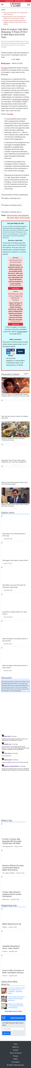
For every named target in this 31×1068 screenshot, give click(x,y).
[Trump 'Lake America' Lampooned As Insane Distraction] (13, 883)
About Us (15, 1047)
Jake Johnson (5, 899)
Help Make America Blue (13, 1011)
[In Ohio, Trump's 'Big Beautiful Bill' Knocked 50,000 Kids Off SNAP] (13, 830)
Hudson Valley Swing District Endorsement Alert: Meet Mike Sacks (16, 998)
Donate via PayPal (20, 351)
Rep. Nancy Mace (13, 218)
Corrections (15, 1062)
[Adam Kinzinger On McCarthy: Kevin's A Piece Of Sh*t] (15, 628)
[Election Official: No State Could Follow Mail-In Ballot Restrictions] (13, 856)
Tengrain (4, 927)
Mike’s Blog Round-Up (11, 924)
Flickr (18, 59)
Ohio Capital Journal (7, 846)
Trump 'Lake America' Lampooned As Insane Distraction (11, 894)
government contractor (21, 99)
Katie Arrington (12, 215)
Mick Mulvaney (23, 215)
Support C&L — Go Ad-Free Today (15, 1)
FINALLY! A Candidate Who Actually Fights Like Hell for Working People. (16, 1005)
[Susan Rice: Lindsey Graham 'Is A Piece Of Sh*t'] (15, 602)
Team (15, 1044)
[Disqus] (15, 752)
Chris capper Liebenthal (8, 873)
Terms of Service (22, 689)
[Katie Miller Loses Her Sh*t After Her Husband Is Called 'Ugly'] (15, 575)
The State (4, 68)
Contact (15, 1050)
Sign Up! (6, 1033)
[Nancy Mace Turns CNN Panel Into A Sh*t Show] (15, 523)
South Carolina (25, 218)
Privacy (15, 1056)
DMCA (15, 1059)
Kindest (10, 355)
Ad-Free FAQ (21, 332)
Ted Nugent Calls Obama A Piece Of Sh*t (15, 560)
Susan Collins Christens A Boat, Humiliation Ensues (13, 971)
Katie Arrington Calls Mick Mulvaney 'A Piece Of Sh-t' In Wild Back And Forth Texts (14, 33)
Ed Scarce (6, 63)
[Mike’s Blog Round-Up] (13, 915)
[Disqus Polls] (15, 712)
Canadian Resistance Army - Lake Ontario (11, 947)
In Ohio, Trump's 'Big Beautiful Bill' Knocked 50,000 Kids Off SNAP (11, 841)
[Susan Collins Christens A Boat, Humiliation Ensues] (13, 961)
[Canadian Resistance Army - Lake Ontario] (13, 937)
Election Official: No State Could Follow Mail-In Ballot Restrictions (13, 867)
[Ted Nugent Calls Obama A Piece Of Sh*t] (15, 550)
